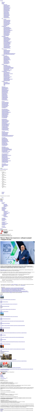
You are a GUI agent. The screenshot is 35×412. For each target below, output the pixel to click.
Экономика (5, 204)
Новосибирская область (7, 59)
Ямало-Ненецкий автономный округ (9, 54)
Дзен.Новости (16, 284)
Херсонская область (7, 83)
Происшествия (2, 323)
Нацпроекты (4, 208)
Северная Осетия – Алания (8, 69)
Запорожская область (5, 164)
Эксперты (3, 210)
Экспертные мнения (7, 212)
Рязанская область (6, 13)
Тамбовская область (7, 15)
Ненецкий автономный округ (8, 30)
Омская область (6, 60)
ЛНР (4, 84)
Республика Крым (6, 24)
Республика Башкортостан (7, 41)
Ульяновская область (7, 47)
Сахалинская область (7, 77)
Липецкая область (6, 12)
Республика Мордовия (7, 43)
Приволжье (3, 36)
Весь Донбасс (6, 82)
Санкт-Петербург (6, 35)
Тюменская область (6, 52)
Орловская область (5, 95)
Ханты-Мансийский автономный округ (9, 53)
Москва (1, 228)
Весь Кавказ (4, 146)
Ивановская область (7, 9)
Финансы (5, 206)
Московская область (7, 5)
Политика (3, 202)
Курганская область (5, 133)
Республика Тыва (4, 143)
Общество (3, 207)
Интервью (5, 214)
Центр (3, 3)
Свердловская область (7, 50)
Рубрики (1, 201)
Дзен (3, 285)
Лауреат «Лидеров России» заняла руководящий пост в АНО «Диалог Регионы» (13, 289)
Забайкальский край (7, 79)
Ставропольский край (7, 70)
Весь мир (3, 2)
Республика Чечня (4, 150)
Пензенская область (7, 40)
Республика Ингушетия (7, 66)
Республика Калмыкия (7, 23)
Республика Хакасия (7, 62)
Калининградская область (7, 28)
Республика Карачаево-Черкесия (8, 68)
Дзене (11, 292)
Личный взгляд (6, 213)
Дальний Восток (4, 71)
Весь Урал (5, 49)
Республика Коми (6, 34)
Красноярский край (5, 140)
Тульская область (4, 99)
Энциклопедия (6, 211)
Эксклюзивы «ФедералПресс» (16, 367)
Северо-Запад (4, 26)
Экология (3, 209)
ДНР (4, 85)
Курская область (6, 11)
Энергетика (3, 218)
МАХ (12, 284)
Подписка (5, 215)
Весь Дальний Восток (5, 153)
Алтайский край (6, 56)
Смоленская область (7, 14)
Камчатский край (6, 74)
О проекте (1, 374)
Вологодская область (7, 29)
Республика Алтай (6, 61)
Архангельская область (7, 27)
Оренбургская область (7, 39)
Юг (2, 18)
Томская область (6, 63)
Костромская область (7, 10)
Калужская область (5, 92)
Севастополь (5, 25)
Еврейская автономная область (8, 73)
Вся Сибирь (5, 55)
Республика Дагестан (7, 65)
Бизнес (3, 203)
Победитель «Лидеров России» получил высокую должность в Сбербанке (12, 288)
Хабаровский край (6, 78)
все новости (2, 352)
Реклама (1, 375)
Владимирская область (7, 7)
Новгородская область (7, 32)
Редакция (1, 376)
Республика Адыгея (7, 22)
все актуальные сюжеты (3, 371)
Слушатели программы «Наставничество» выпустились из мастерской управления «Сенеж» (15, 291)
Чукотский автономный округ (6, 160)
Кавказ (3, 64)
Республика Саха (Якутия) (7, 76)
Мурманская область (7, 31)
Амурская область (6, 72)
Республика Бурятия (7, 80)
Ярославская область (7, 17)
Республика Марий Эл (7, 42)
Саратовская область (7, 45)
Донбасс (3, 81)
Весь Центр (5, 4)
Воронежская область (7, 8)
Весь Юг (5, 19)
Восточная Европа (6, 351)
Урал (2, 48)
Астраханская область (5, 102)
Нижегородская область (7, 38)
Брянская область (6, 6)
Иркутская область (6, 57)
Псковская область (6, 33)
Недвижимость (6, 205)
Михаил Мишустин (3, 269)
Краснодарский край (7, 21)
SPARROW (1, 409)
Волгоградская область (7, 20)
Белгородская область (5, 88)
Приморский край (4, 157)
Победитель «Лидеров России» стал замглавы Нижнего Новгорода (11, 290)
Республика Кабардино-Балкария (8, 67)
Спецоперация (14, 359)
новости (1, 200)
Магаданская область (7, 75)
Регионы (1, 0)
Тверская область (6, 16)
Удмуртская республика (7, 46)
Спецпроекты (6, 216)
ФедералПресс (23, 285)
